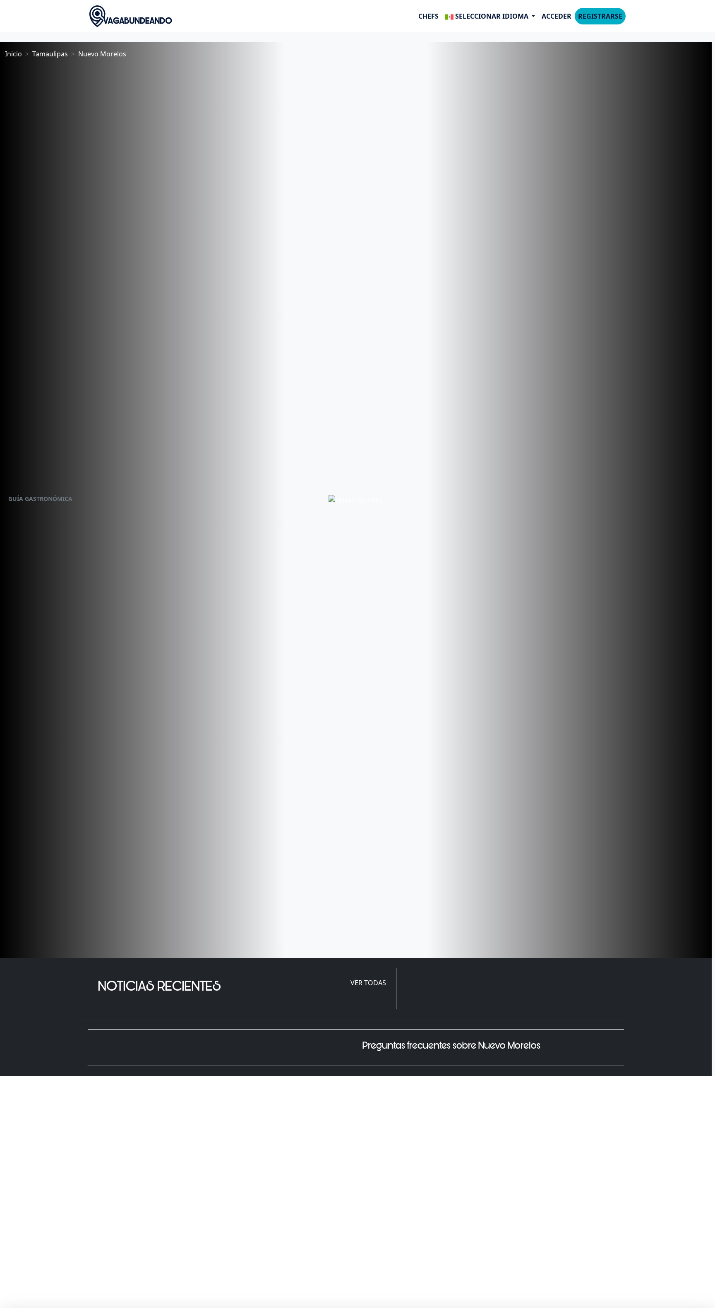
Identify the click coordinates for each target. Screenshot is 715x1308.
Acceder (556, 16)
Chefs (428, 16)
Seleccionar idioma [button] (491, 16)
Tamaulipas (50, 53)
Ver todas (368, 982)
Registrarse (600, 16)
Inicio (13, 53)
